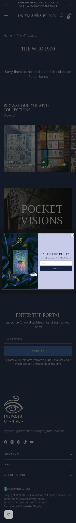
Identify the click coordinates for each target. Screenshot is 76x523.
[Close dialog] (71, 235)
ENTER (56, 269)
